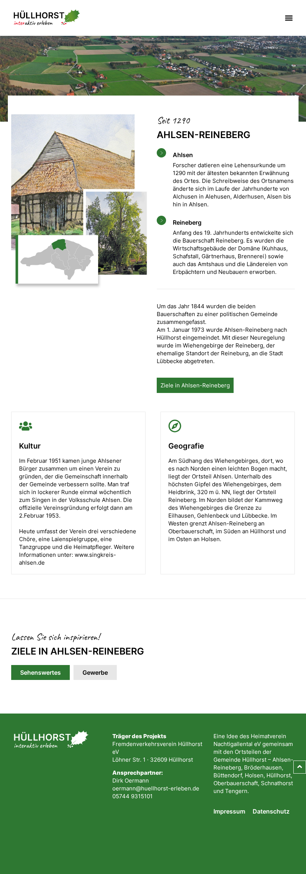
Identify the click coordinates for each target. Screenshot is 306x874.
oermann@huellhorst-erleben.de (155, 788)
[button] (288, 18)
